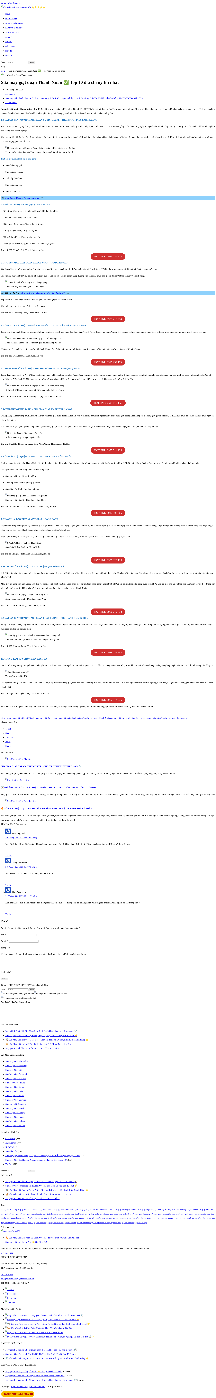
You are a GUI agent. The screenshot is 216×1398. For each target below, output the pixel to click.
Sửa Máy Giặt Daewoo (15, 1100)
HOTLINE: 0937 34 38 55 (108, 403)
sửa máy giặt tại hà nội (120, 718)
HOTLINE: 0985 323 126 (108, 560)
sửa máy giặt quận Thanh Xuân (95, 718)
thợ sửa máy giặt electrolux (120, 1218)
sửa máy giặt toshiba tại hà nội (190, 1214)
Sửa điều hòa (11, 1151)
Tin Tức (9, 1164)
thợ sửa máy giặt (102, 1218)
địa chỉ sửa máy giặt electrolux (63, 1222)
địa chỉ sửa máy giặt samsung (109, 1222)
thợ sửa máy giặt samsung (161, 1218)
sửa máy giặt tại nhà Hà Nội (82, 1218)
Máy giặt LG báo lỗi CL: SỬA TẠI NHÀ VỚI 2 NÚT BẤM (32, 1048)
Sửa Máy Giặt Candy (15, 1112)
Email (4, 941)
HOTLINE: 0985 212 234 (108, 319)
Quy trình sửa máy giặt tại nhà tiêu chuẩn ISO (43, 293)
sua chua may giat (199, 1209)
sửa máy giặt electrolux (29, 1214)
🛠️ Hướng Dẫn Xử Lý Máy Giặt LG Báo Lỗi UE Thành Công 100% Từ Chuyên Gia (49, 787)
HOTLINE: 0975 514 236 (108, 450)
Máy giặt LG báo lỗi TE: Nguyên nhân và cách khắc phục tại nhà (34, 1375)
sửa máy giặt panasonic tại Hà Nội (117, 1214)
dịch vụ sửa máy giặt (34, 1209)
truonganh (10, 94)
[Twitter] (9, 1289)
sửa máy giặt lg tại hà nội (91, 1214)
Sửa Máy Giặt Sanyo (14, 1087)
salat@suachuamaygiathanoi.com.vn (17, 1278)
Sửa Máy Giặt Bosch (14, 1108)
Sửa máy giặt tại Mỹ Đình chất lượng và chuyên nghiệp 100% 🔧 (41, 766)
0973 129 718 (7, 1274)
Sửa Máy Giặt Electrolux (16, 1061)
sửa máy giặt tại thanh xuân (143, 718)
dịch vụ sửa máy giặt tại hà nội (15, 718)
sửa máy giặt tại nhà (62, 1218)
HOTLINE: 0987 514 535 (108, 699)
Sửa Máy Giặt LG (13, 1070)
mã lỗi (167, 1209)
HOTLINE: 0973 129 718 (108, 256)
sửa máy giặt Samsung (141, 1214)
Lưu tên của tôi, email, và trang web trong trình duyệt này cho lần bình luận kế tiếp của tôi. (45, 954)
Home (3, 71)
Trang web (5, 947)
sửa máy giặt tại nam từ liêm (42, 1218)
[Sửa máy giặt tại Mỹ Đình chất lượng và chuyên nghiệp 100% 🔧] (18, 759)
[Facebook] (10, 1293)
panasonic (174, 1209)
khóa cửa (108, 1209)
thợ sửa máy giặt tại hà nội (183, 1218)
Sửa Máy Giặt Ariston (15, 1125)
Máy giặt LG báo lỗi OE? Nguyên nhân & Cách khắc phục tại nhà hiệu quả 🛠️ (41, 1031)
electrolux (100, 1209)
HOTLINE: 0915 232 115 (108, 362)
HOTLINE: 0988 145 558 (108, 652)
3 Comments (11, 102)
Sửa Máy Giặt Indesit (15, 1121)
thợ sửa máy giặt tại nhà (205, 1218)
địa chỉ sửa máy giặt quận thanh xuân (64, 718)
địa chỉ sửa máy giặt (38, 718)
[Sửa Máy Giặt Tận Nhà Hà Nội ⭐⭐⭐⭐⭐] (23, 7)
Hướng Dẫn (10, 1143)
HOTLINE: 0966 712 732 (108, 611)
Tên (3, 934)
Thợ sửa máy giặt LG (141, 1218)
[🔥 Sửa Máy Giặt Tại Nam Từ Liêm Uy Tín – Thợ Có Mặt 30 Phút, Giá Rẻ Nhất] (21, 801)
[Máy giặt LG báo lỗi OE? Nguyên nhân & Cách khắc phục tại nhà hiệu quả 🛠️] (44, 1315)
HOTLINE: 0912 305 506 (108, 513)
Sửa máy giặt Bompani (15, 1104)
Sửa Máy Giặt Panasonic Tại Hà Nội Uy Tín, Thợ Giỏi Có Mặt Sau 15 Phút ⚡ (41, 1035)
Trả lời (8, 855)
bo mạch (4, 1209)
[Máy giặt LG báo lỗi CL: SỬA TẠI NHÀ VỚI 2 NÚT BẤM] (34, 1332)
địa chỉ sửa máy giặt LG (87, 1222)
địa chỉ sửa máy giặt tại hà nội (134, 1222)
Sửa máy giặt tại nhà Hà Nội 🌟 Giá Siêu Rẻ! (26, 1242)
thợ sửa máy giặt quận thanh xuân (171, 718)
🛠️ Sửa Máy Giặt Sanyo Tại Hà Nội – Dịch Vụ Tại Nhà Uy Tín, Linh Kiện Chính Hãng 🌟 (46, 1039)
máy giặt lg (144, 1209)
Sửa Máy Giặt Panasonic (16, 1074)
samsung (182, 1209)
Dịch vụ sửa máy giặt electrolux (56, 1209)
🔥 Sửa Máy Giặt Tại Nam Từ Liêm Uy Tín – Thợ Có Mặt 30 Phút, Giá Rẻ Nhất (46, 808)
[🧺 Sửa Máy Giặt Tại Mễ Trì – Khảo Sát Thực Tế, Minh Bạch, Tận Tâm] (39, 1328)
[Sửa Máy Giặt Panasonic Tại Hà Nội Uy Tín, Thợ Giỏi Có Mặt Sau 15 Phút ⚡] (42, 1319)
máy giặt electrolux (131, 1209)
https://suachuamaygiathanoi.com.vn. (28, 1386)
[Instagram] (10, 1298)
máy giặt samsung (156, 1209)
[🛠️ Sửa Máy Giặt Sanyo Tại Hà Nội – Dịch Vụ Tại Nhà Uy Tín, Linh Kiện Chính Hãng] (47, 1324)
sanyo (189, 1209)
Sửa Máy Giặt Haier (14, 1091)
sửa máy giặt (14, 1214)
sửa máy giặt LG (74, 1214)
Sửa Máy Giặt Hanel (14, 1117)
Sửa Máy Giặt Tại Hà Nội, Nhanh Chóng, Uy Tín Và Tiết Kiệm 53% (112, 98)
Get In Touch (7, 1253)
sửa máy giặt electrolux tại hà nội (53, 1214)
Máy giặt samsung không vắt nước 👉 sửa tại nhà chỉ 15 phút (33, 1371)
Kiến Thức (10, 1147)
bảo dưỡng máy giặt (16, 1209)
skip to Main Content (10, 3)
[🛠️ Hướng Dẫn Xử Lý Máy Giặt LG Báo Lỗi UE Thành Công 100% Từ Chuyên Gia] (17, 780)
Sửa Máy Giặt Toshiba (15, 1078)
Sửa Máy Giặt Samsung (16, 1065)
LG (113, 1209)
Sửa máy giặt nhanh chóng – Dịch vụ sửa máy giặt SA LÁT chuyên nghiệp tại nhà (42, 98)
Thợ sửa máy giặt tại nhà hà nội (14, 1222)
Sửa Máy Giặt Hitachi (15, 1082)
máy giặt (119, 1209)
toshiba (30, 1222)
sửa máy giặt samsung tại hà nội (164, 1214)
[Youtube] (10, 1302)
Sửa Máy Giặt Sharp (14, 1095)
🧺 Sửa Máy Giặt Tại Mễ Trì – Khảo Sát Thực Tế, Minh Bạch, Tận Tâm (38, 1044)
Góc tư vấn (10, 1138)
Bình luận (6, 972)
